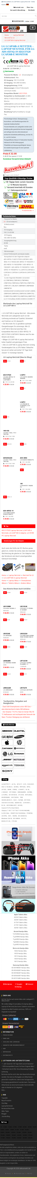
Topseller (5, 1098)
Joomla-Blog (6, 1116)
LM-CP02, (4, 816)
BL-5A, (27, 789)
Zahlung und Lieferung (11, 1042)
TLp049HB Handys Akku (20, 937)
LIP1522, (4, 789)
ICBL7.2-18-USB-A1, (7, 787)
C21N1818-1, (27, 802)
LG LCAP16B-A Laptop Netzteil (15, 40)
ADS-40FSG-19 (8, 511)
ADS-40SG (23, 458)
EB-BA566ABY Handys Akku (21, 975)
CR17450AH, (12, 792)
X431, (9, 816)
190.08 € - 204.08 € (16, 1138)
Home (7, 35)
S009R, (10, 789)
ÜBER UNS (6, 1038)
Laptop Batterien (7, 1106)
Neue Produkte (6, 1100)
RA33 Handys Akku (20, 959)
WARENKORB (19, 21)
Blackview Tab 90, (7, 818)
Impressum (7, 1052)
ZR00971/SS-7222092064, (18, 813)
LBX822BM (6, 661)
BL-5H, (3, 805)
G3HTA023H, (15, 797)
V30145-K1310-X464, (8, 802)
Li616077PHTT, (6, 784)
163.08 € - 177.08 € (27, 1135)
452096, (14, 816)
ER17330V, (27, 800)
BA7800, (29, 792)
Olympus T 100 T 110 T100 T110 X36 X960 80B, (16, 810)
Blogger (4, 1114)
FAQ (30, 1173)
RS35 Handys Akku (20, 953)
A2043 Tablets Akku (20, 920)
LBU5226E (6, 633)
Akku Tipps (5, 1111)
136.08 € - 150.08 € (5, 1135)
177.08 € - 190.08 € (5, 1138)
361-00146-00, (13, 795)
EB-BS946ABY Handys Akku (21, 973)
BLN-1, (15, 800)
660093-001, (18, 802)
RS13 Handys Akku (20, 956)
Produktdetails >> (28, 210)
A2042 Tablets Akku (20, 928)
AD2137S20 (23, 93)
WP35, (28, 787)
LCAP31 (22, 375)
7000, (21, 797)
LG (20, 75)
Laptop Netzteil (18, 35)
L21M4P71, (21, 789)
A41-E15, (23, 818)
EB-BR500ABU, (6, 797)
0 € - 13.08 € (4, 1127)
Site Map (4, 1103)
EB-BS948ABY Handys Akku (21, 968)
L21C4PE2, (5, 795)
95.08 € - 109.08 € (5, 1132)
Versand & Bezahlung (17, 10)
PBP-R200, (23, 787)
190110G (6, 431)
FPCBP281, (30, 813)
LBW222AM (7, 688)
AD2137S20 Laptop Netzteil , (12, 530)
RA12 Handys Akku (20, 961)
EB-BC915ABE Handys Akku (21, 978)
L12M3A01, (5, 792)
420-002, (20, 805)
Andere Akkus (26, 583)
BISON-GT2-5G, (6, 821)
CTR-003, (14, 821)
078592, (15, 789)
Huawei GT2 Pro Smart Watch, (10, 808)
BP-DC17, (19, 784)
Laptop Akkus (14, 581)
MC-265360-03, (22, 816)
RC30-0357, (30, 784)
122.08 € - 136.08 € (27, 1132)
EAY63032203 (7, 458)
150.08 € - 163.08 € (16, 1135)
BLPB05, (16, 787)
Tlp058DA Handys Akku (20, 942)
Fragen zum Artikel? (12, 175)
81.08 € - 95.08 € (24, 1129)
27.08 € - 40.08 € (22, 1127)
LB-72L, (14, 784)
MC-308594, (16, 818)
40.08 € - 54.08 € (32, 1127)
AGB (4, 1048)
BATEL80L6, (28, 795)
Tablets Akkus (13, 583)
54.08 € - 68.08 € (5, 1129)
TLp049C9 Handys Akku (20, 944)
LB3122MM (7, 606)
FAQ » (3, 1090)
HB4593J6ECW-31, (7, 800)
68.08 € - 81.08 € (14, 1129)
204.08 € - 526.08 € (27, 1138)
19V (21, 484)
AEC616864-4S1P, (11, 805)
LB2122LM (23, 606)
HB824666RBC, (21, 792)
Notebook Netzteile (8, 1108)
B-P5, (24, 784)
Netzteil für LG (9, 38)
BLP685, (20, 800)
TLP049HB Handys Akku (20, 934)
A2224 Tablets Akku (20, 917)
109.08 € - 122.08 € (16, 1132)
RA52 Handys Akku (20, 951)
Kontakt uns (19, 7)
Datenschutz (8, 1055)
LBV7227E (23, 688)
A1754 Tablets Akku (20, 922)
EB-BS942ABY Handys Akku (21, 970)
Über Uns (30, 7)
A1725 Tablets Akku (20, 925)
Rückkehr (31, 10)
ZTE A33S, (21, 795)
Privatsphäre (8, 1035)
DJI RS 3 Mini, (5, 813)
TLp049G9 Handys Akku (20, 939)
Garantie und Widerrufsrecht (14, 1045)
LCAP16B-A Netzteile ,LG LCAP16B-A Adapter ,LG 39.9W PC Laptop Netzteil (18, 533)
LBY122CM (23, 661)
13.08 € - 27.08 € (12, 1127)
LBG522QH (23, 633)
